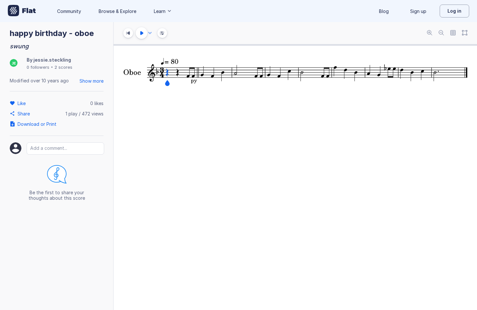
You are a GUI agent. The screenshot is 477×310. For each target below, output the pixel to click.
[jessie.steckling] (14, 63)
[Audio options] (150, 33)
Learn (159, 11)
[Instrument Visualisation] (162, 33)
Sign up (418, 11)
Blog (384, 11)
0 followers (38, 67)
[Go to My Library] (22, 11)
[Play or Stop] (141, 33)
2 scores (63, 67)
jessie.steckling (52, 60)
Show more (92, 81)
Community (69, 11)
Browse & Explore (117, 11)
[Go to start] (128, 33)
